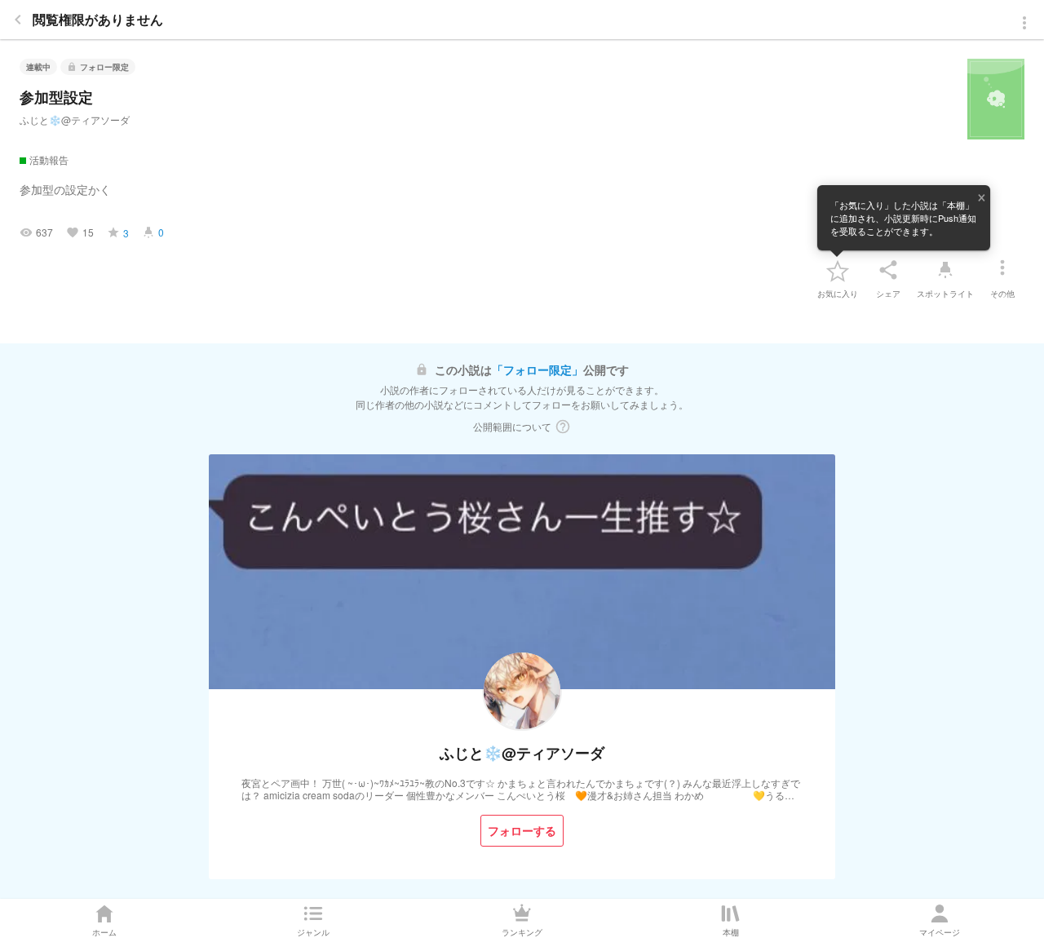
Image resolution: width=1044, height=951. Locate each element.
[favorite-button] (837, 270)
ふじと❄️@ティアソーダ (75, 119)
